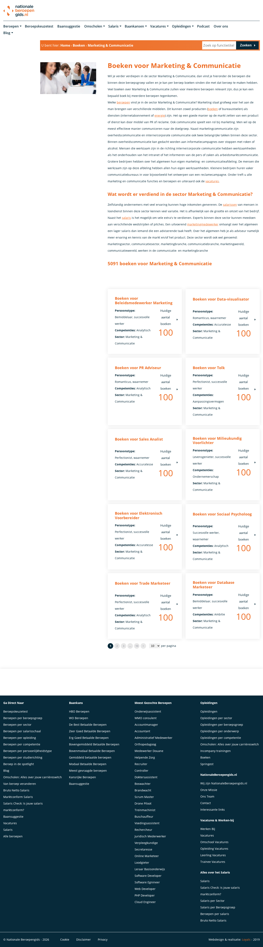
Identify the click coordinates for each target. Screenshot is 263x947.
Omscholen (93, 26)
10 (136, 646)
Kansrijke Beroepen (82, 777)
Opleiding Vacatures (214, 849)
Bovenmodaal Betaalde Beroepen (92, 751)
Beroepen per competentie (21, 744)
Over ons (221, 26)
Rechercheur (143, 830)
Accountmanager (146, 725)
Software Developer (148, 876)
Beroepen (11, 26)
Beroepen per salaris (214, 914)
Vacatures (158, 26)
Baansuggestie (68, 26)
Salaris (113, 26)
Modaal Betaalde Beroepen (87, 764)
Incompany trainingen (215, 751)
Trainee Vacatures (212, 862)
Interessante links (212, 810)
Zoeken (246, 45)
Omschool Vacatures (214, 842)
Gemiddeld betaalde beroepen (90, 757)
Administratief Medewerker (153, 738)
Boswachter (143, 784)
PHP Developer (145, 895)
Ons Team (207, 796)
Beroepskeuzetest (39, 26)
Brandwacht (143, 790)
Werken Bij (207, 829)
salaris (126, 218)
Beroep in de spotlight (18, 764)
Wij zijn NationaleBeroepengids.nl (223, 783)
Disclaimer (83, 939)
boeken (213, 109)
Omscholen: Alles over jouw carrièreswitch (32, 777)
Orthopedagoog (145, 744)
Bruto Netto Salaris (16, 790)
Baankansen (134, 26)
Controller (141, 771)
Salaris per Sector (212, 901)
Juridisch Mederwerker (150, 836)
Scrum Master (144, 797)
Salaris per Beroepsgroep (217, 907)
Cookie (64, 939)
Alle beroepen (13, 836)
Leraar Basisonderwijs (150, 869)
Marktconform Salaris (18, 797)
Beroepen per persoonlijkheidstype (27, 751)
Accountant (142, 731)
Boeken (205, 757)
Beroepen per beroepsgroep (22, 718)
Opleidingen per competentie (220, 738)
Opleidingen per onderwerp (219, 731)
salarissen (230, 205)
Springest (206, 764)
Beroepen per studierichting (22, 757)
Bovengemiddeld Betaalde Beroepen (94, 744)
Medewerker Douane (149, 751)
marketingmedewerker (202, 224)
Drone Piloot (143, 803)
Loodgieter (142, 862)
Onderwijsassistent (148, 711)
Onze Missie (208, 790)
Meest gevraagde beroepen (88, 771)
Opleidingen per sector (216, 718)
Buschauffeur (144, 816)
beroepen (123, 102)
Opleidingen (181, 26)
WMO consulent (146, 718)
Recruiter (141, 764)
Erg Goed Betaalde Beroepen (89, 738)
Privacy (102, 939)
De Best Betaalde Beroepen (88, 725)
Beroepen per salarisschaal (22, 731)
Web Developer (145, 889)
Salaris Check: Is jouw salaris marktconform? (23, 806)
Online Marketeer (147, 856)
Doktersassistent (146, 777)
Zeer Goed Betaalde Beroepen (89, 731)
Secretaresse (143, 849)
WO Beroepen (78, 718)
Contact (205, 803)
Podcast (203, 26)
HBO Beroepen (79, 711)
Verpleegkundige (146, 843)
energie (160, 115)
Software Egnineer (147, 882)
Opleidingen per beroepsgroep (221, 725)
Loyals (246, 939)
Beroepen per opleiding (19, 738)
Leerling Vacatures (213, 855)
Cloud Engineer (145, 902)
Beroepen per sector (17, 725)
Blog (6, 33)
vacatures (212, 181)
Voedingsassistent (147, 823)
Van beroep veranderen (19, 784)
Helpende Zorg (145, 757)
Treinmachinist (145, 810)
